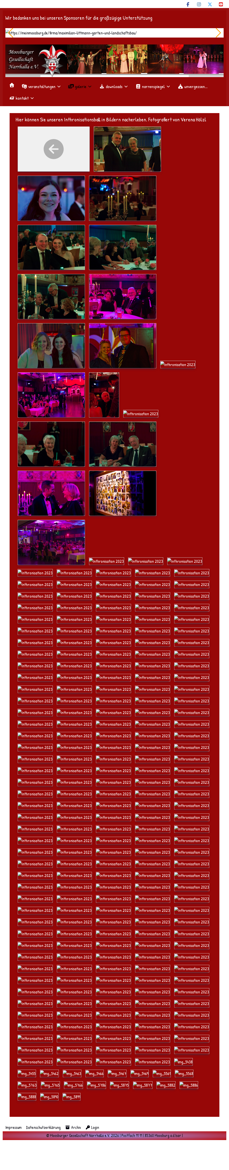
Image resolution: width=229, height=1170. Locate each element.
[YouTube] (221, 4)
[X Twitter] (210, 4)
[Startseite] (11, 85)
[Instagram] (199, 4)
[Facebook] (188, 4)
